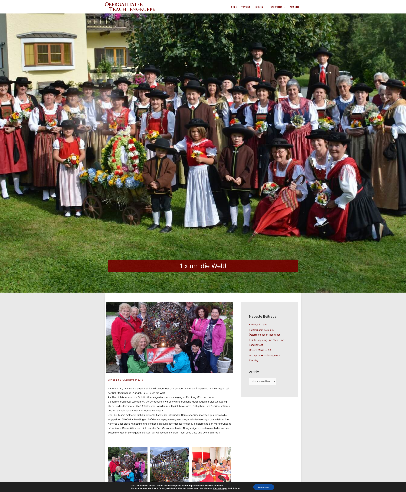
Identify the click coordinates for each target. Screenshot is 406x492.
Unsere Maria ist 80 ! (260, 350)
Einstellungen (220, 488)
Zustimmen (263, 487)
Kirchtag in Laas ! (258, 324)
